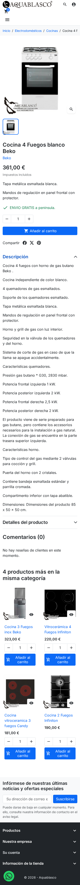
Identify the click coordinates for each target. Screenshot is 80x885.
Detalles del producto (25, 522)
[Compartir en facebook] (24, 242)
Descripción (15, 256)
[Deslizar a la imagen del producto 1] (11, 127)
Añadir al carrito (40, 231)
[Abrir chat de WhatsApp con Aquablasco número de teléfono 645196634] (9, 876)
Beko (7, 158)
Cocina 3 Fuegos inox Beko (18, 629)
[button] (64, 4)
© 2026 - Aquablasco (40, 877)
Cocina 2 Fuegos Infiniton (58, 718)
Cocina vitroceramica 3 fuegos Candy (17, 720)
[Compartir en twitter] (31, 242)
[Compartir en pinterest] (39, 242)
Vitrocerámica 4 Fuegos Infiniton (57, 629)
